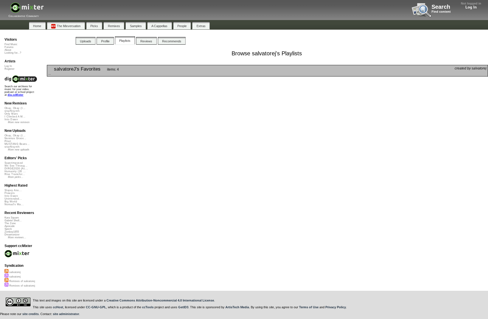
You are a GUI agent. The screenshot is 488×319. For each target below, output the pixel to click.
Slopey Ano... (13, 190)
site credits (30, 314)
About (8, 50)
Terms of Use (309, 307)
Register (9, 68)
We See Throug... (16, 165)
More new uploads (18, 149)
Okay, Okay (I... (15, 108)
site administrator (66, 314)
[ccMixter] (26, 10)
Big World (11, 201)
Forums (9, 47)
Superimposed (14, 162)
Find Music (11, 44)
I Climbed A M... (15, 116)
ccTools (148, 307)
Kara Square (12, 217)
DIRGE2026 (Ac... (16, 168)
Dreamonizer (12, 234)
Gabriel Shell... (13, 220)
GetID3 (183, 307)
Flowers (10, 193)
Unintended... (13, 198)
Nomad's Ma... (14, 204)
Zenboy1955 (12, 231)
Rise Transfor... (15, 174)
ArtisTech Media (237, 307)
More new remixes (19, 122)
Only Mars (11, 113)
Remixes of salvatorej (21, 281)
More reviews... (17, 237)
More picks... (15, 177)
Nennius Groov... (15, 138)
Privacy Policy (335, 307)
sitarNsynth (12, 111)
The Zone (10, 223)
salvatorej (14, 272)
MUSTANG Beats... (17, 144)
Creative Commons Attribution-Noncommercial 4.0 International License (160, 300)
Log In (471, 7)
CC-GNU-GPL (96, 307)
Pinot (8, 141)
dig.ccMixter (15, 94)
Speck (8, 229)
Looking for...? (13, 52)
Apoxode (10, 226)
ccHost (58, 307)
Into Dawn (11, 119)
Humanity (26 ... (15, 171)
